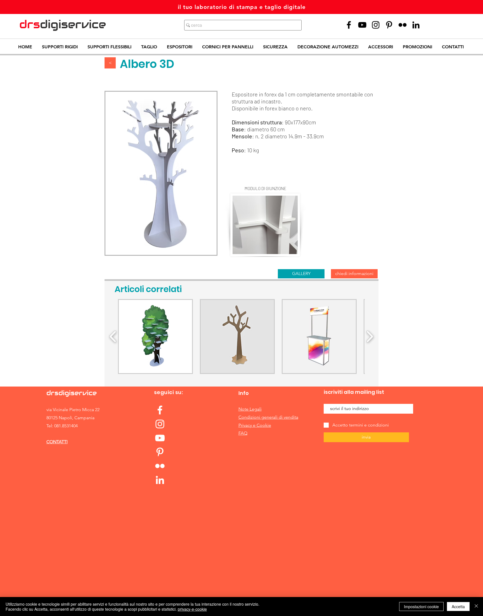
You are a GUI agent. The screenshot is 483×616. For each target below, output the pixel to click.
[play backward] (113, 336)
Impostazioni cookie (421, 606)
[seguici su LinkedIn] (160, 480)
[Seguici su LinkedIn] (416, 25)
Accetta (458, 606)
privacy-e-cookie (192, 609)
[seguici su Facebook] (349, 25)
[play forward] (369, 336)
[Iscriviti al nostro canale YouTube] (362, 25)
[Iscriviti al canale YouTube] (160, 438)
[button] (155, 336)
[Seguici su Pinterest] (389, 25)
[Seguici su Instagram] (376, 25)
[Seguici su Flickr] (402, 25)
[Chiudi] (476, 606)
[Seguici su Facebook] (160, 410)
